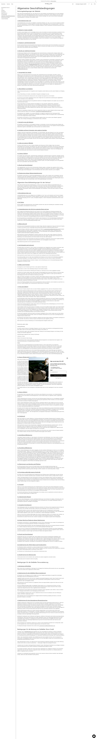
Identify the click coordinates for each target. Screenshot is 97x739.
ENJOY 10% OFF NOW (58, 375)
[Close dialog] (67, 358)
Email (51, 370)
